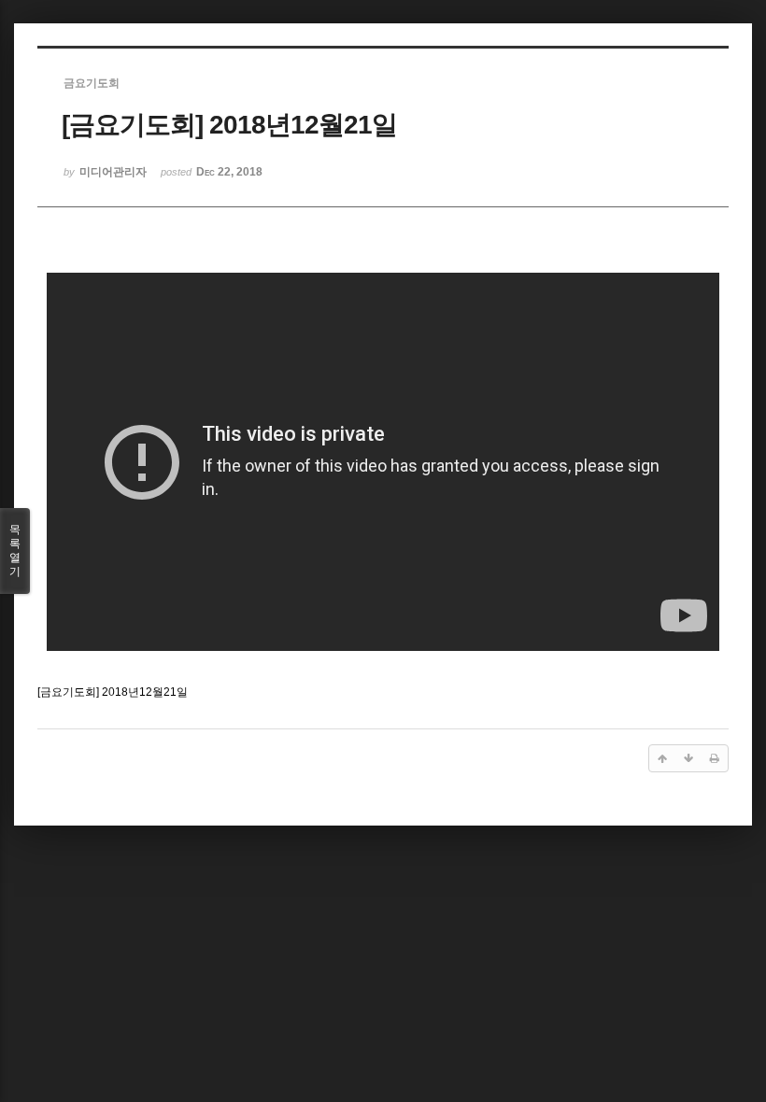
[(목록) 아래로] (688, 758)
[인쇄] (715, 758)
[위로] (662, 758)
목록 (15, 550)
